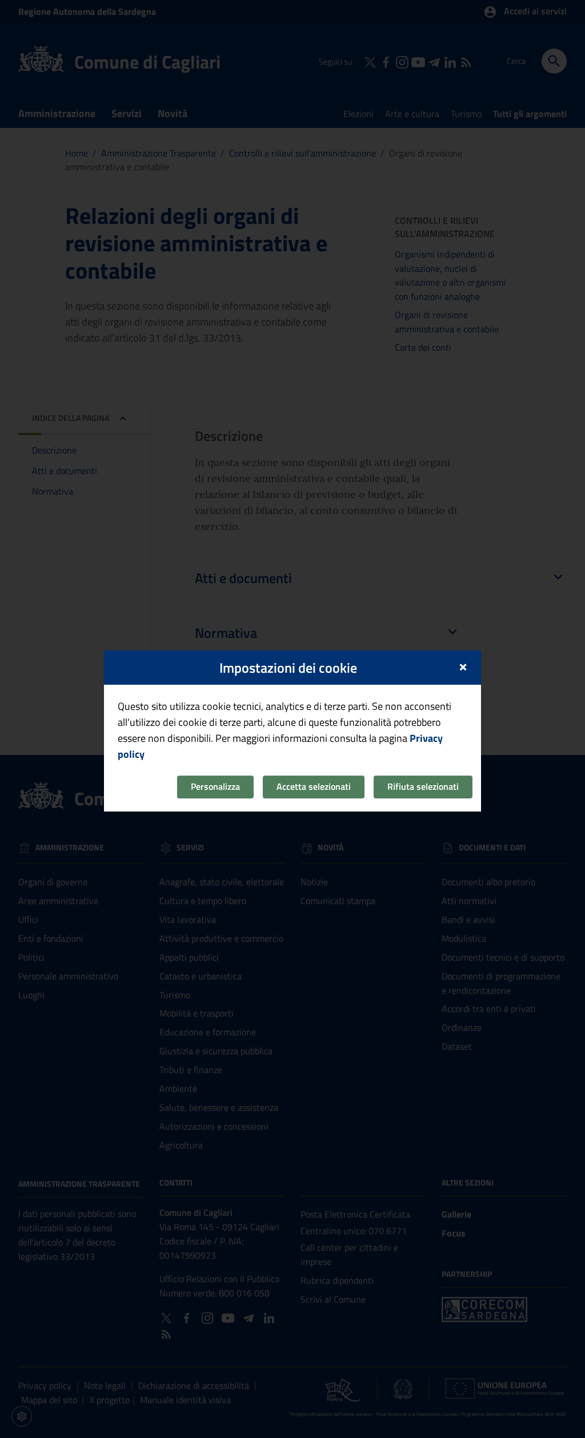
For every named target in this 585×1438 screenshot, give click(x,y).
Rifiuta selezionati (423, 786)
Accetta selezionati (314, 786)
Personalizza (215, 786)
